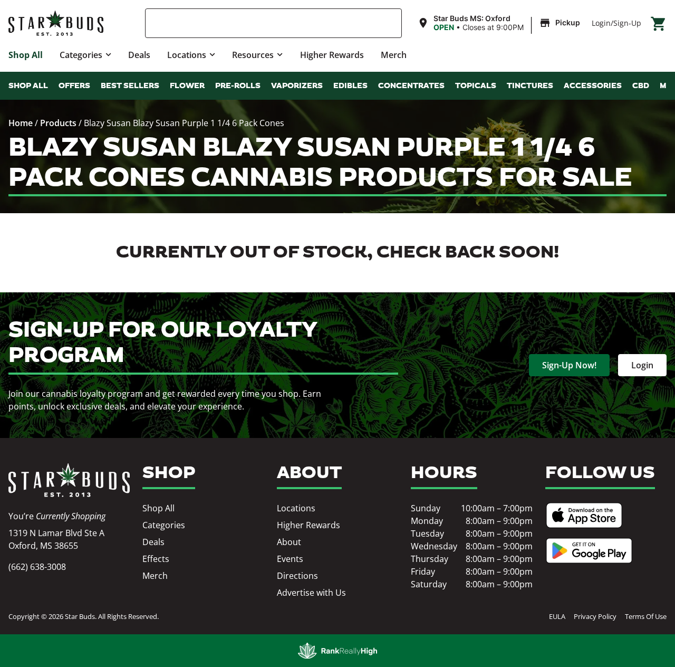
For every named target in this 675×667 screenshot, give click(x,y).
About (289, 542)
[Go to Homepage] (69, 480)
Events (290, 559)
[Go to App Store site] (584, 515)
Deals (139, 55)
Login (601, 23)
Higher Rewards (332, 55)
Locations (186, 55)
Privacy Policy (595, 616)
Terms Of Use (646, 616)
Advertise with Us (311, 592)
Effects (155, 559)
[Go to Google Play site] (589, 550)
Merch (394, 55)
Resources (253, 55)
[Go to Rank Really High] (337, 651)
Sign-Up (627, 23)
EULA (557, 616)
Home (20, 123)
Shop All (25, 55)
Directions (297, 576)
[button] (500, 23)
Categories (81, 55)
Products (58, 123)
